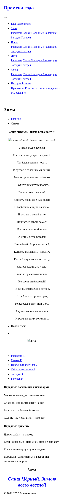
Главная (21, 23)
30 (22, 374)
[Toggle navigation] (5, 17)
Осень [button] (14, 69)
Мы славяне (18, 92)
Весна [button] (14, 42)
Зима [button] (14, 28)
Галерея (26, 37)
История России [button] (21, 83)
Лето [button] (14, 55)
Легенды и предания (47, 88)
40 (21, 360)
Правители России (22, 88)
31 (24, 355)
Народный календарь (44, 32)
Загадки (16, 37)
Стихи (27, 32)
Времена (19, 7)
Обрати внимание (23, 369)
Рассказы (16, 32)
